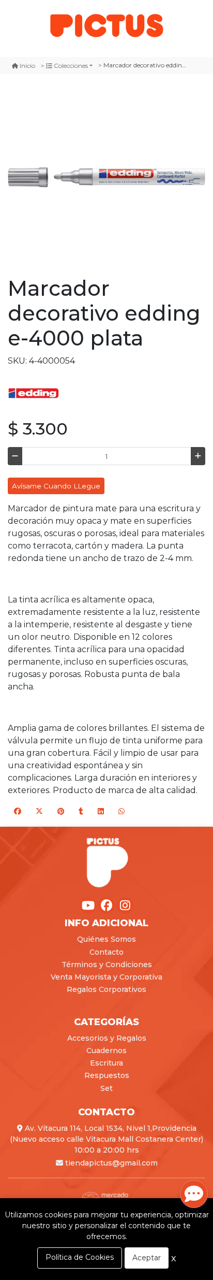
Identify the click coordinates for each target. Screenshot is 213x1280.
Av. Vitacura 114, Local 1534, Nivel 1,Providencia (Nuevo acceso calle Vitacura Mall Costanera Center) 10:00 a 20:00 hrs (106, 1139)
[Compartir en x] (39, 811)
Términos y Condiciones (107, 964)
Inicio (27, 65)
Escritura (106, 1063)
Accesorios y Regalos (106, 1038)
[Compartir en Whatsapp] (121, 811)
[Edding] (33, 392)
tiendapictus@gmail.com (110, 1163)
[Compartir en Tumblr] (80, 811)
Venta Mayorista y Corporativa (106, 977)
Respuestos (106, 1075)
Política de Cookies (79, 1257)
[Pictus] (106, 25)
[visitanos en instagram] (125, 905)
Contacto (106, 952)
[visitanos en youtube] (88, 905)
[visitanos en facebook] (106, 905)
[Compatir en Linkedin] (101, 811)
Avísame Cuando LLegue (56, 486)
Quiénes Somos (106, 939)
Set (106, 1088)
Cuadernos (106, 1050)
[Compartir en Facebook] (17, 811)
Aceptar (146, 1257)
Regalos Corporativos (106, 989)
